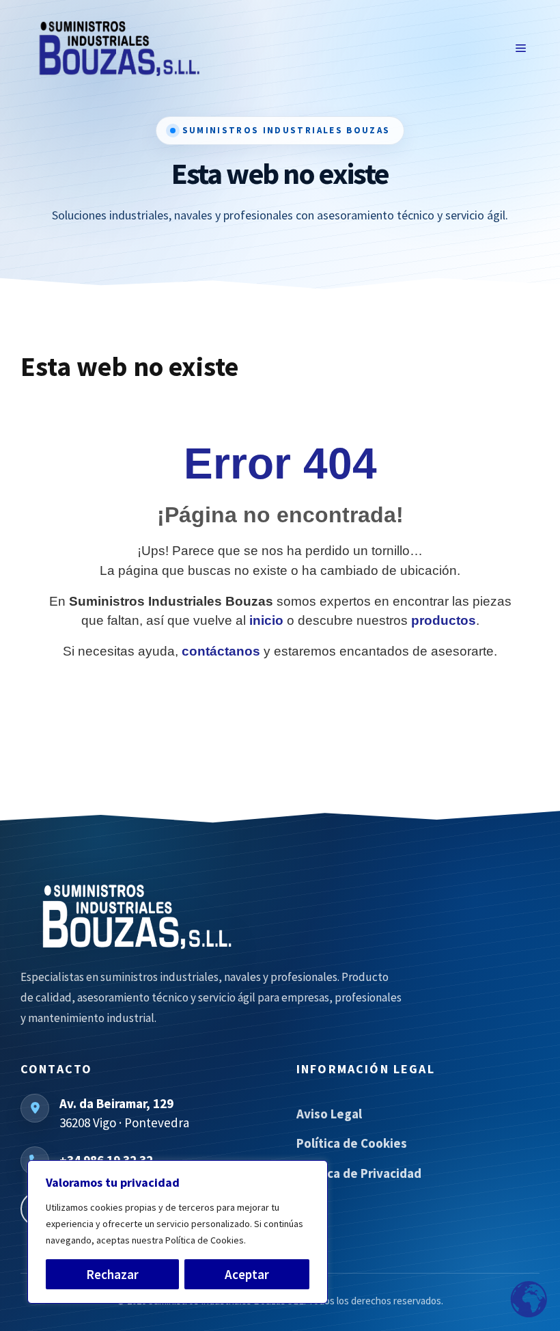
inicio (266, 620)
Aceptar (247, 1274)
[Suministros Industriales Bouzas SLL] (211, 917)
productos (443, 620)
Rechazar (112, 1274)
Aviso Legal (329, 1113)
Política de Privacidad (358, 1173)
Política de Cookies (351, 1143)
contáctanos (221, 651)
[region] (177, 1232)
